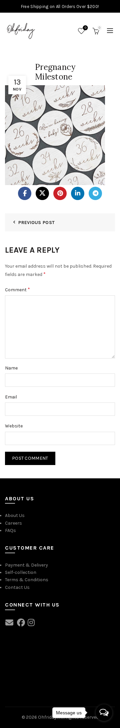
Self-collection (20, 572)
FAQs (10, 530)
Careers (13, 523)
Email (11, 397)
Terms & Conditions (26, 580)
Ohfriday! (48, 717)
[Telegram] (95, 193)
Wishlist (85, 28)
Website (14, 426)
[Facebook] (24, 193)
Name (11, 368)
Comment (17, 289)
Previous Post (36, 222)
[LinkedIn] (77, 193)
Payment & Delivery (26, 565)
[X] (42, 193)
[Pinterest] (60, 193)
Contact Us (17, 587)
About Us (15, 515)
